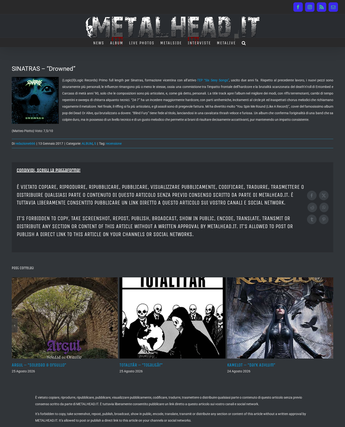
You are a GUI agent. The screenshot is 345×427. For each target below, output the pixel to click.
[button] (244, 42)
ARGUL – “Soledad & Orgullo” (39, 365)
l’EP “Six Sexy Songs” (213, 80)
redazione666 (25, 143)
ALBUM (87, 143)
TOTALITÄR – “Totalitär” (141, 365)
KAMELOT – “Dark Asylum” (251, 365)
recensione (114, 143)
